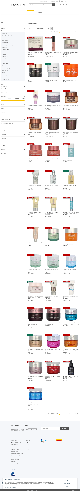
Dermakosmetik (5, 38)
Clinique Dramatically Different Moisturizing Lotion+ (51, 213)
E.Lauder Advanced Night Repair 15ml (70, 403)
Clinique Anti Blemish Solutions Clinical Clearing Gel (69, 159)
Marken (40, 12)
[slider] (1, 100)
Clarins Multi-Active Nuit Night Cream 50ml (34, 159)
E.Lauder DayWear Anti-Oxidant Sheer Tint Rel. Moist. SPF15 (52, 457)
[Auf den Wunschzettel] (41, 38)
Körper (2, 84)
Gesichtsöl (4, 51)
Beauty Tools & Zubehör (7, 35)
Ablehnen (67, 486)
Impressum (7, 487)
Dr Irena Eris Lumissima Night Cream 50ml (35, 350)
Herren (3, 72)
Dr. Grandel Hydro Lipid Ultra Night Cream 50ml (52, 377)
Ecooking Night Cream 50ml (69, 456)
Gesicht (2, 30)
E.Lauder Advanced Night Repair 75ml (34, 430)
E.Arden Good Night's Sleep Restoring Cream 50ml (53, 403)
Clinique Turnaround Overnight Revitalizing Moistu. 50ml (69, 270)
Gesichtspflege (5, 42)
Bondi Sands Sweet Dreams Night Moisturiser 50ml (35, 106)
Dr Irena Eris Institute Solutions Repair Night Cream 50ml (34, 323)
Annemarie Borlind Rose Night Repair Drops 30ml (53, 53)
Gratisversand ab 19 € (44, 1)
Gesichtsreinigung (6, 68)
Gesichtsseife (5, 54)
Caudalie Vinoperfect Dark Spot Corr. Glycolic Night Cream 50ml (53, 106)
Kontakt (66, 1)
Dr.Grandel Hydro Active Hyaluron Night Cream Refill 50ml (35, 403)
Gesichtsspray (5, 56)
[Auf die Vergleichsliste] (38, 38)
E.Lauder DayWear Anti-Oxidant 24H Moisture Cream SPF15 (70, 430)
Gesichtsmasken (5, 40)
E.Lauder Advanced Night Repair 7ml (53, 429)
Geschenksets (4, 86)
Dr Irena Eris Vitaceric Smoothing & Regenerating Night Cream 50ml (70, 350)
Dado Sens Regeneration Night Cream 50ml (51, 297)
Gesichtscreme (5, 49)
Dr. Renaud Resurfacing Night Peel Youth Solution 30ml (70, 377)
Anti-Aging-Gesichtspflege (7, 45)
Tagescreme (5, 65)
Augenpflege (4, 33)
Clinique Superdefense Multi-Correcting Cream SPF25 (69, 243)
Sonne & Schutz (5, 79)
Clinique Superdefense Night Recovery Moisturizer (34, 270)
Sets (3, 77)
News (61, 1)
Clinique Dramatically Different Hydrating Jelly (34, 186)
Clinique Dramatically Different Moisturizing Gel (69, 186)
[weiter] (78, 32)
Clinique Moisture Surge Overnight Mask (35, 243)
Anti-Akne (4, 47)
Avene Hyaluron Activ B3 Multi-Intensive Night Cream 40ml (51, 79)
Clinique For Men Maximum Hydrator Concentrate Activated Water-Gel (71, 213)
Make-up (3, 28)
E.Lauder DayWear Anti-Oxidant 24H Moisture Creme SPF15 (35, 457)
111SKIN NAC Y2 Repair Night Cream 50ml (35, 53)
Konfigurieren (67, 483)
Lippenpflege (4, 75)
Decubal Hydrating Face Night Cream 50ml (71, 297)
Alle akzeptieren (67, 480)
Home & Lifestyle (4, 88)
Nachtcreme (5, 63)
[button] (58, 5)
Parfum (2, 26)
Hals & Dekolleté (5, 58)
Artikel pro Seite (40, 28)
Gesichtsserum (5, 70)
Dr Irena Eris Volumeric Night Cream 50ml (35, 377)
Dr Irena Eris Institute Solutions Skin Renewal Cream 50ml (53, 323)
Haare (2, 81)
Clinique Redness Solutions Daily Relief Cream (52, 243)
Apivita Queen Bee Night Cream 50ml (35, 78)
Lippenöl (4, 61)
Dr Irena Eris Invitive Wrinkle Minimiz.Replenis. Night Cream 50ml (71, 323)
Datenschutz (13, 487)
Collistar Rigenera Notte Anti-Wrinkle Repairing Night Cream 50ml (35, 297)
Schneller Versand (54, 1)
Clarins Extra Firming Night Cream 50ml (70, 106)
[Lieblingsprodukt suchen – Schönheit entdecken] (53, 4)
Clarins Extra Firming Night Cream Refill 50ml (52, 133)
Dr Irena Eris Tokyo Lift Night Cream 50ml (52, 350)
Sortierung (31, 28)
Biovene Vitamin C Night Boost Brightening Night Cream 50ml (69, 79)
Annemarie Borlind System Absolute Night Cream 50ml (70, 53)
